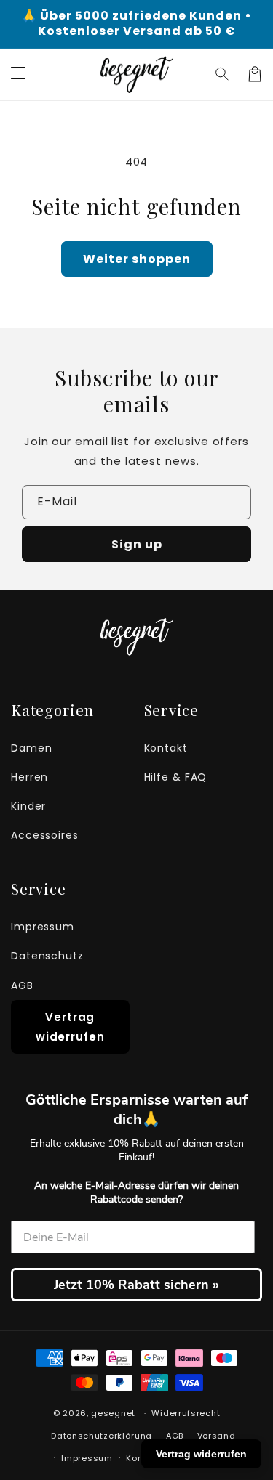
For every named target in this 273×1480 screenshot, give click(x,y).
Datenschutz (47, 955)
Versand (216, 1436)
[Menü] (18, 74)
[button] (223, 74)
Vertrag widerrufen (70, 1026)
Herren (29, 777)
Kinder (28, 806)
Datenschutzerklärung (101, 1436)
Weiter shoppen (137, 259)
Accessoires (45, 835)
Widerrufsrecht (185, 1413)
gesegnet (113, 1413)
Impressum (42, 926)
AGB (22, 985)
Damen (31, 748)
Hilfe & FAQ (175, 777)
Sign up (136, 544)
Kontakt (166, 748)
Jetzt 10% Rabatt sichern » (136, 1284)
